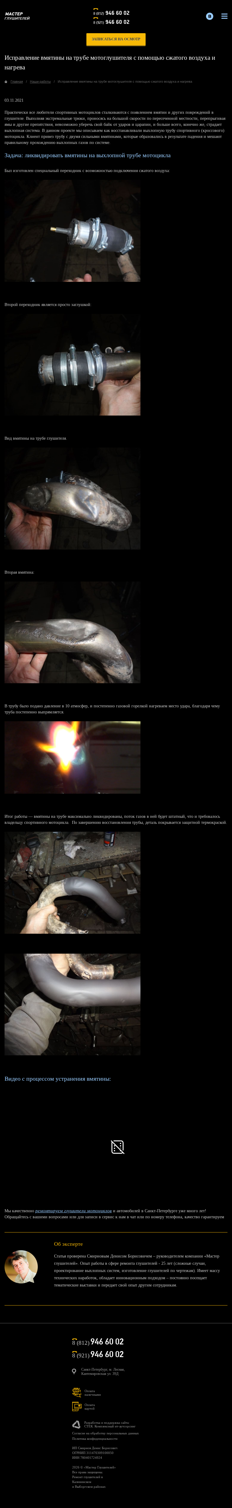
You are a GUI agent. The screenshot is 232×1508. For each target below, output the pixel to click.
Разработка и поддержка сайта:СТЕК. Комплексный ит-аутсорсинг (110, 1424)
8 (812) (111, 13)
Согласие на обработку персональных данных (105, 1433)
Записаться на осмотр (116, 39)
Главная (17, 81)
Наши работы (40, 81)
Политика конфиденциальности (95, 1438)
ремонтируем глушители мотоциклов (73, 1210)
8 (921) (111, 22)
